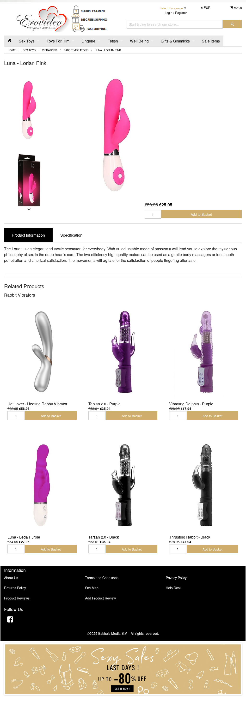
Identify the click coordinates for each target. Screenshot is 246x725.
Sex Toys (27, 41)
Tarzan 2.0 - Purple (104, 404)
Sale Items (211, 41)
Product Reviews (17, 598)
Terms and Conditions (101, 577)
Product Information (28, 235)
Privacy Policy (176, 577)
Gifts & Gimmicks (175, 41)
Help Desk (173, 587)
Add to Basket (201, 214)
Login (168, 12)
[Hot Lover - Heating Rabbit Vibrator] (42, 352)
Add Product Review (100, 598)
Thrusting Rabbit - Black (189, 537)
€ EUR (205, 7)
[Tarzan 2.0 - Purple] (123, 352)
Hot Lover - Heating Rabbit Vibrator (37, 404)
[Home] (9, 41)
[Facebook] (10, 620)
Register (181, 12)
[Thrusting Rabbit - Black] (204, 485)
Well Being (139, 41)
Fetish (112, 41)
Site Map (91, 587)
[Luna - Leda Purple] (42, 485)
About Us (11, 577)
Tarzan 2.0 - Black (103, 537)
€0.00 (237, 7)
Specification (71, 235)
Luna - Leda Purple (23, 537)
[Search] (232, 24)
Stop (123, 700)
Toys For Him (58, 41)
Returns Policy (15, 587)
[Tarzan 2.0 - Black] (123, 485)
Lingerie (88, 41)
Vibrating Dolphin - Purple (191, 404)
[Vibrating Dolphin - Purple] (204, 352)
